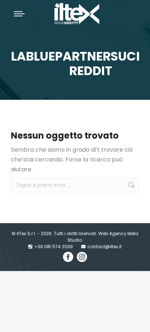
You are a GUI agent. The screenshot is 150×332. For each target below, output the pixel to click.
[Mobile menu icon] (19, 13)
